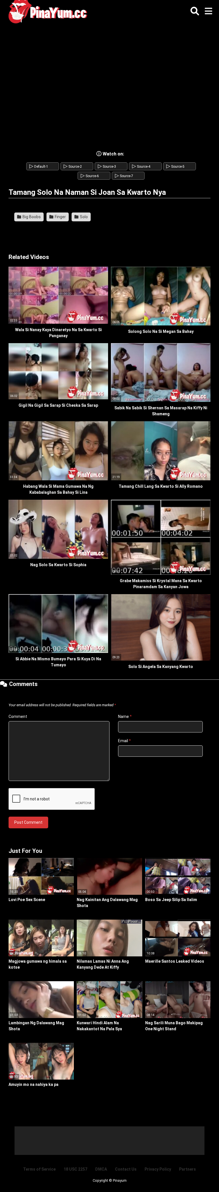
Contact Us (126, 1169)
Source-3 (107, 167)
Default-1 (38, 167)
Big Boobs (31, 216)
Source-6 (90, 176)
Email (124, 740)
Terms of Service (39, 1169)
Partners (187, 1169)
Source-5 (175, 167)
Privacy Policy (158, 1169)
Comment (18, 716)
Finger (60, 216)
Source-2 (73, 167)
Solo (83, 216)
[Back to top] (200, 1175)
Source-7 (124, 176)
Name (125, 716)
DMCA (101, 1169)
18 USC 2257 (75, 1169)
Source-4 (141, 167)
